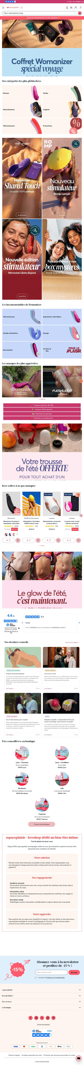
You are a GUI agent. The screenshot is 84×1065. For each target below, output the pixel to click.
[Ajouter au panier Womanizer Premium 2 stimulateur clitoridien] (8, 540)
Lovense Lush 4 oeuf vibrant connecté (72, 522)
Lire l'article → (10, 688)
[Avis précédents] (22, 622)
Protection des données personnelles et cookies (59, 1055)
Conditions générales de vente (32, 1055)
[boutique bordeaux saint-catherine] (22, 783)
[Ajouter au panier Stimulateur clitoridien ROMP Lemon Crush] (28, 540)
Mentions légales (14, 1055)
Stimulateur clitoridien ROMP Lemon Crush (31, 522)
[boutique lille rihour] (62, 783)
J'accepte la (51, 978)
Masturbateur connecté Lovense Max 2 (51, 522)
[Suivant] (81, 381)
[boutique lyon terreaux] (22, 757)
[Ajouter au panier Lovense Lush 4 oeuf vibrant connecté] (69, 540)
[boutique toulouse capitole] (42, 809)
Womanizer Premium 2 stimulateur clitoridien (11, 522)
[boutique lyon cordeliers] (62, 757)
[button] (67, 7)
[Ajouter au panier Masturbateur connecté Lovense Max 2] (49, 540)
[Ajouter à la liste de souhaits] (17, 540)
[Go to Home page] (15, 8)
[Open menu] (3, 7)
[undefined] (19, 628)
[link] (30, 1018)
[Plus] (17, 534)
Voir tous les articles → (72, 642)
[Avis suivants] (79, 622)
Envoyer (74, 972)
